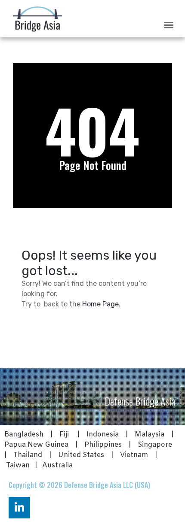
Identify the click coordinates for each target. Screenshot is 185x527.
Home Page (100, 304)
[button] (168, 25)
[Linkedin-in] (19, 507)
